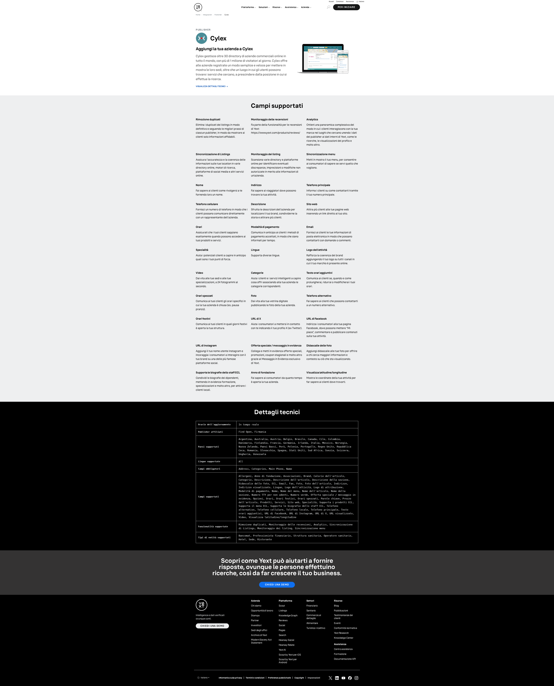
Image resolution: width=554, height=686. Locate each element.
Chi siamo (256, 605)
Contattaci (340, 1)
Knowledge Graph (288, 615)
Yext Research (341, 633)
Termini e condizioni (255, 677)
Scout (282, 605)
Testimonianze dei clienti (343, 617)
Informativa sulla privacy (230, 677)
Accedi (331, 1)
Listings (283, 610)
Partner (255, 620)
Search (282, 635)
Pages (282, 630)
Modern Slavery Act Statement (261, 641)
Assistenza (350, 1)
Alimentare (312, 623)
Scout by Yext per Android (288, 661)
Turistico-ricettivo (315, 628)
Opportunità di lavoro (262, 610)
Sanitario (311, 610)
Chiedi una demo (277, 584)
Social (282, 625)
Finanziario (312, 605)
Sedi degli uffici (259, 630)
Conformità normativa (345, 628)
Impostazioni (314, 677)
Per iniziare (346, 7)
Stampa (255, 615)
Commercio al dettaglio (313, 617)
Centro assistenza (343, 649)
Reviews (283, 620)
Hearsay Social (286, 640)
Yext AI (282, 649)
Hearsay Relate (286, 645)
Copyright (299, 677)
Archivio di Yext (259, 635)
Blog (336, 605)
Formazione (340, 654)
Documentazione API (345, 659)
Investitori (256, 625)
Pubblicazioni (341, 610)
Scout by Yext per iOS (290, 654)
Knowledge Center (343, 638)
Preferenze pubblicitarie (279, 677)
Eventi (337, 623)
